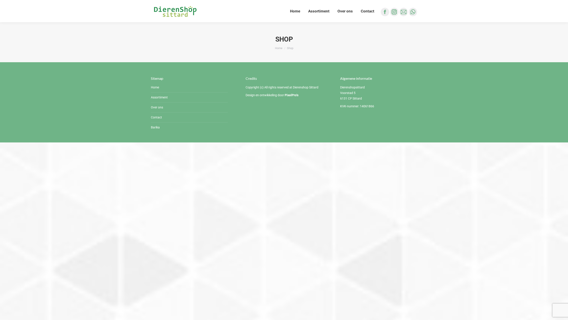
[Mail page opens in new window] (403, 12)
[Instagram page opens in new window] (394, 12)
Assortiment (159, 97)
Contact (156, 117)
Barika (155, 127)
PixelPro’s (291, 95)
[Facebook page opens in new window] (385, 12)
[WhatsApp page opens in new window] (413, 12)
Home (155, 87)
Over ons (157, 107)
